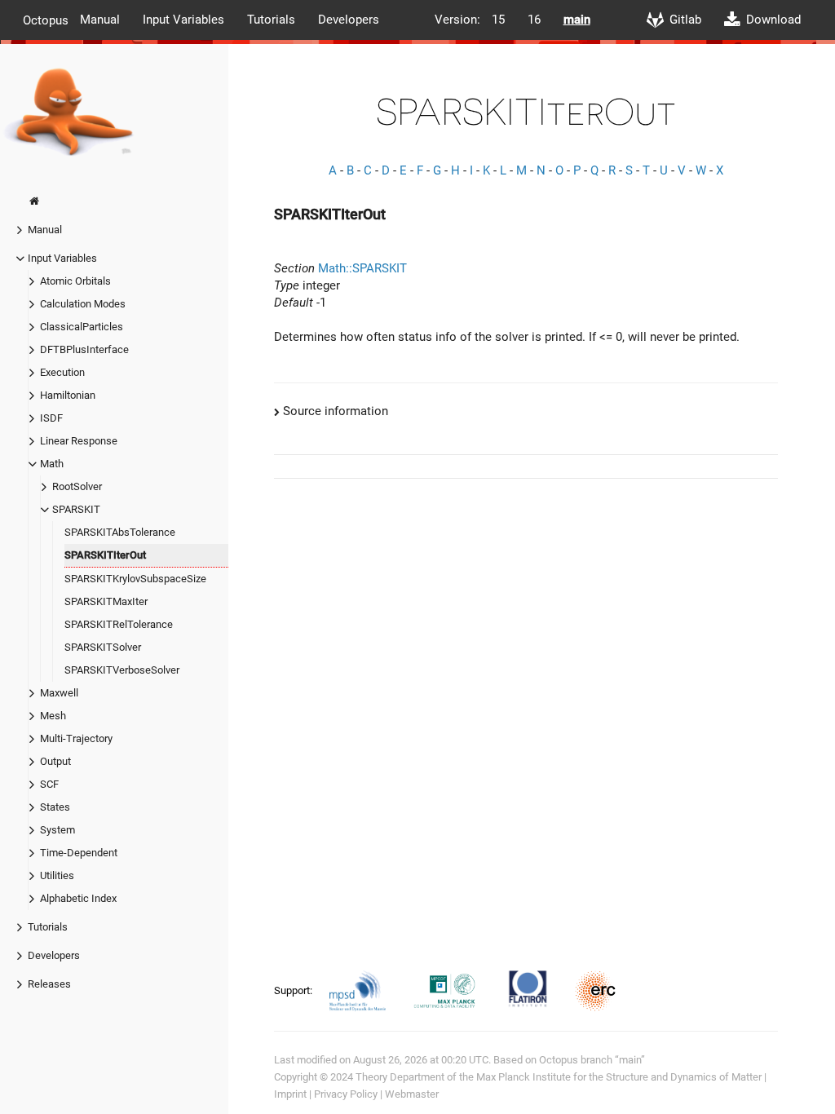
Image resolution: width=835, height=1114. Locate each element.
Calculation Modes (83, 304)
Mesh (53, 716)
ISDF (51, 418)
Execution (62, 372)
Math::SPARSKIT (362, 268)
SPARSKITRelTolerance (118, 624)
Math (52, 464)
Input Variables (183, 19)
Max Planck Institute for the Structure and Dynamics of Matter (619, 1077)
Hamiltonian (67, 395)
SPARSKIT (76, 509)
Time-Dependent (78, 853)
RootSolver (77, 486)
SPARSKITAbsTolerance (119, 532)
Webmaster (412, 1094)
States (55, 807)
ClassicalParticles (81, 326)
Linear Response (78, 441)
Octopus (45, 19)
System (57, 830)
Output (55, 761)
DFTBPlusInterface (84, 349)
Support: (294, 990)
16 (534, 19)
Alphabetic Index (78, 898)
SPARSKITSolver (102, 647)
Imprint (290, 1094)
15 (498, 19)
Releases (49, 984)
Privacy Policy (346, 1094)
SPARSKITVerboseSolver (121, 670)
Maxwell (59, 693)
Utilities (57, 875)
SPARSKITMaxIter (106, 601)
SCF (49, 784)
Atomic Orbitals (75, 281)
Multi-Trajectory (76, 738)
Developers (348, 19)
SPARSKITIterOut (105, 555)
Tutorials (271, 19)
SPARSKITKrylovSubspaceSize (135, 578)
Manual (100, 19)
